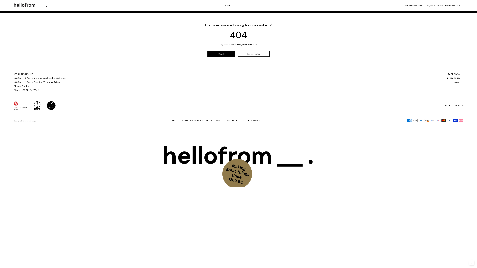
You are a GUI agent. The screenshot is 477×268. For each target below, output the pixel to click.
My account (450, 5)
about (175, 120)
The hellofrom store (413, 5)
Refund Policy (235, 120)
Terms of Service (192, 120)
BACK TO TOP (452, 105)
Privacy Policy (215, 120)
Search (440, 5)
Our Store (253, 120)
